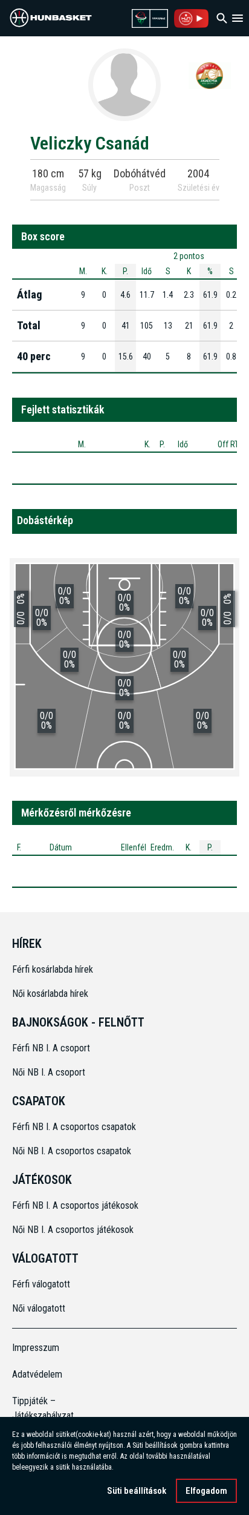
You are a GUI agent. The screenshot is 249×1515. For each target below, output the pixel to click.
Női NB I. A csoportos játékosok (73, 1229)
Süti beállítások (136, 1490)
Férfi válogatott (41, 1284)
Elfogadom (206, 1490)
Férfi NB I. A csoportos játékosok (75, 1205)
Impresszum (35, 1347)
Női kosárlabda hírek (50, 993)
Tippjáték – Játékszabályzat (40, 1408)
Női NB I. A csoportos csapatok (73, 1151)
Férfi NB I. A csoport (51, 1048)
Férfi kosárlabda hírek (52, 969)
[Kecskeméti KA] (210, 75)
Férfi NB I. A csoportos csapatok (75, 1126)
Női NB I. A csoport (48, 1072)
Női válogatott (38, 1308)
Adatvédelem (37, 1374)
